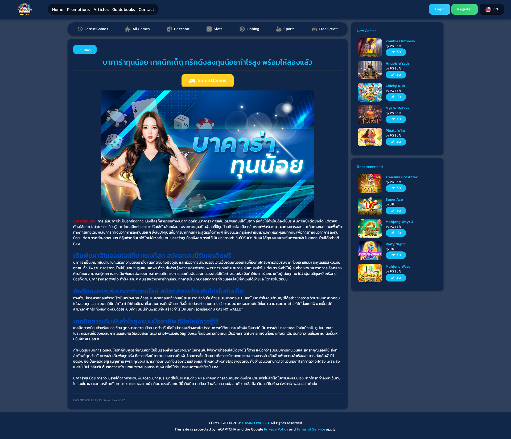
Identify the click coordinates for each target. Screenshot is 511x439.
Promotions (78, 9)
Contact (146, 9)
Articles (101, 9)
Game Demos (211, 80)
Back (87, 49)
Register (464, 9)
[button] (492, 9)
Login (439, 9)
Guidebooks (123, 9)
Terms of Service (310, 429)
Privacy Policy (276, 429)
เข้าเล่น (396, 52)
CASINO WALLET (256, 423)
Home (58, 9)
